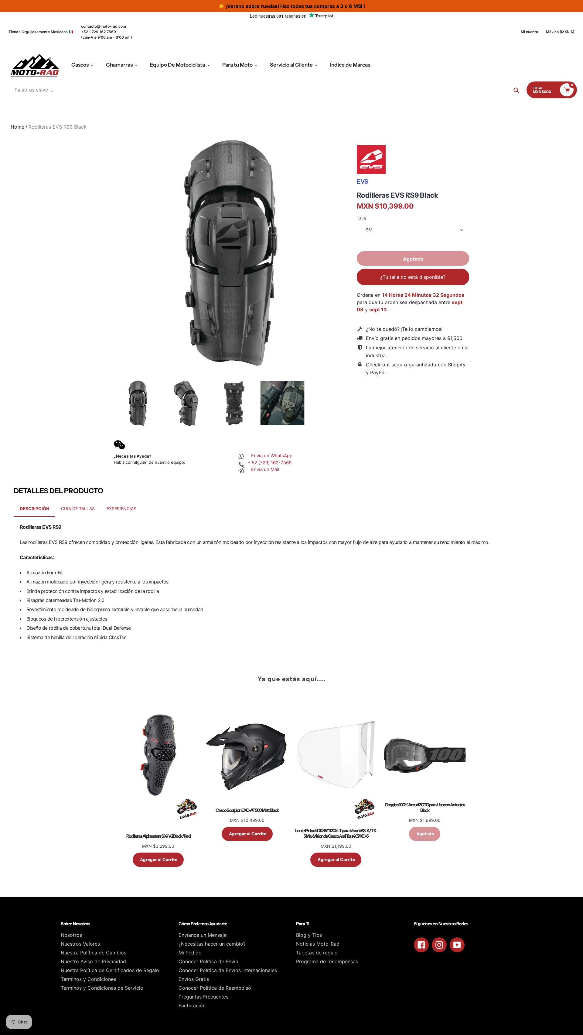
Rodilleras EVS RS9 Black (397, 195)
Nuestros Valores (80, 944)
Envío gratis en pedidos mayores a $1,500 (414, 338)
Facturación (192, 1005)
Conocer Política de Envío (208, 961)
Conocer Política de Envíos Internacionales (228, 970)
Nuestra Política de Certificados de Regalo (110, 970)
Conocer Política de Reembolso (215, 988)
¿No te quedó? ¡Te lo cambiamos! (404, 329)
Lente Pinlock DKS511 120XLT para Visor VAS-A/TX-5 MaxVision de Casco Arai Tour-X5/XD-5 (336, 833)
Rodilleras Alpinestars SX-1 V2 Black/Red (158, 836)
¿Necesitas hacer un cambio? (212, 944)
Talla (361, 218)
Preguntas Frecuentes (203, 997)
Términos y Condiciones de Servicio (102, 988)
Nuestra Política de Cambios (93, 953)
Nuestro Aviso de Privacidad (93, 961)
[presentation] (108, 403)
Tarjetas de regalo (317, 953)
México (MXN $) (560, 31)
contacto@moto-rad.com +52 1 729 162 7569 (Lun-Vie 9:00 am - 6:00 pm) (106, 32)
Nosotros (71, 935)
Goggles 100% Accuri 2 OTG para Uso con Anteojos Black (425, 807)
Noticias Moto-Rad (317, 944)
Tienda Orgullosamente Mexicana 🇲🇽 (41, 31)
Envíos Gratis (194, 979)
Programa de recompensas (327, 961)
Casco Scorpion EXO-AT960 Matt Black (247, 810)
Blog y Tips (309, 935)
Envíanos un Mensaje (203, 935)
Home (17, 127)
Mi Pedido (190, 953)
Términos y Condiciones (88, 979)
